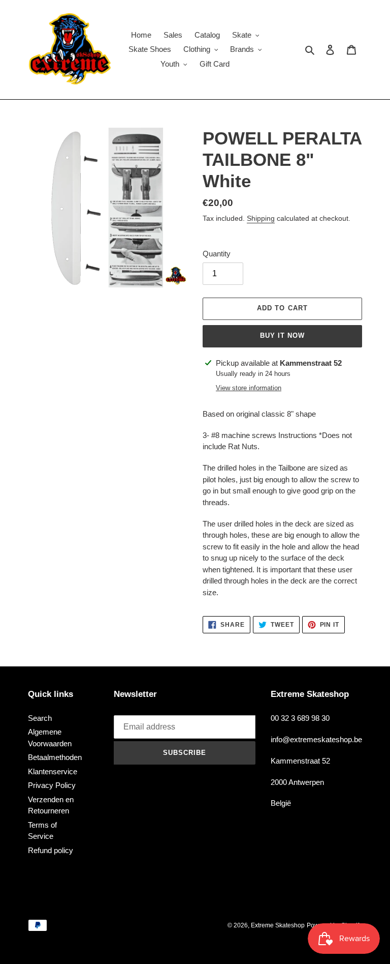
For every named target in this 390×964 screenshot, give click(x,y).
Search (40, 718)
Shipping (261, 218)
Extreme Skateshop (278, 925)
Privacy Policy (52, 785)
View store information (248, 388)
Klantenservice (52, 771)
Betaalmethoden (55, 757)
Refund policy (50, 850)
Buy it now (282, 335)
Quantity (217, 253)
